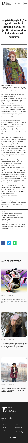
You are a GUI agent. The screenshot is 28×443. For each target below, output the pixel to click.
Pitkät (3, 295)
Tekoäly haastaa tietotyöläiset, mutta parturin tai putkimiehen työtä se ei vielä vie (14, 301)
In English (4, 430)
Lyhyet (10, 14)
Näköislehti (18, 425)
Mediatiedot (18, 427)
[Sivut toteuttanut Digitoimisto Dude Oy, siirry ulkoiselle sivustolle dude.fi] (13, 437)
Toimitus (3, 427)
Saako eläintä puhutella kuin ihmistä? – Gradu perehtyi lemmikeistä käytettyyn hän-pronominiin (13, 390)
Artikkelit (3, 425)
